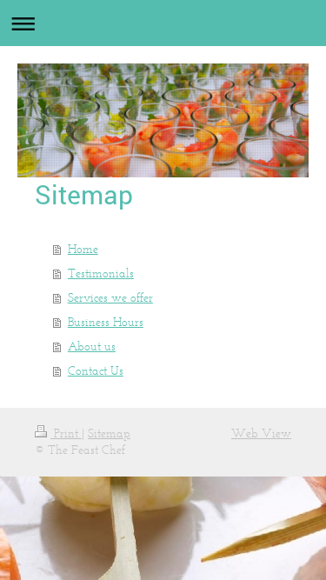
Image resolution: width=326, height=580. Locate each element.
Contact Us (95, 370)
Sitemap (109, 433)
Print (66, 433)
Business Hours (105, 322)
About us (92, 346)
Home (83, 249)
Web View (261, 433)
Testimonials (101, 273)
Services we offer (110, 297)
